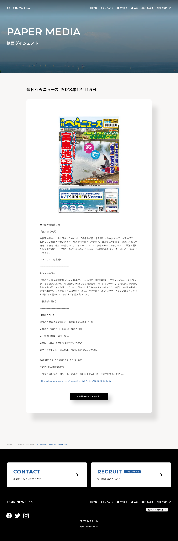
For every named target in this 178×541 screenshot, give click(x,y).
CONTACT (147, 8)
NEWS (134, 8)
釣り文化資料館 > (157, 509)
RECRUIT (162, 8)
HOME (93, 8)
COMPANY (107, 8)
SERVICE (122, 8)
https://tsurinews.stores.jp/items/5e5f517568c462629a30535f (76, 381)
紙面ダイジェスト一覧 (26, 444)
